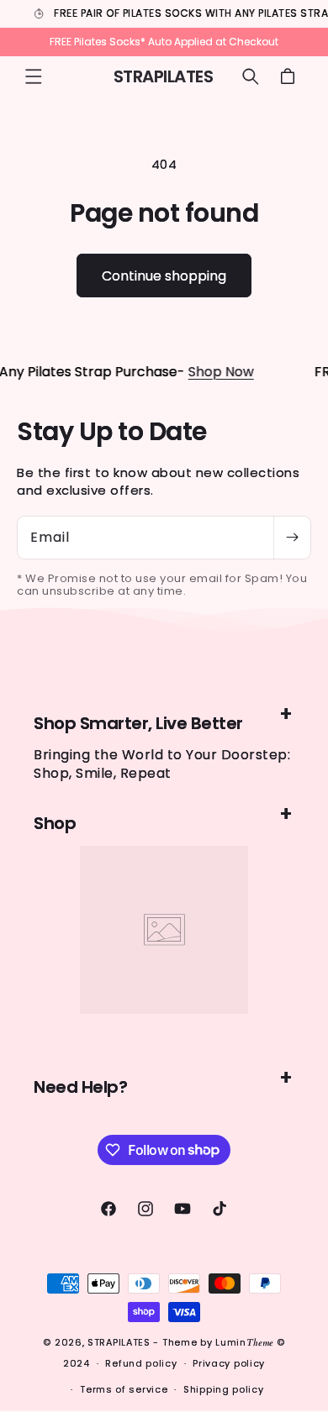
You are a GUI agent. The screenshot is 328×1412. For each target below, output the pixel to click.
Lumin (244, 1342)
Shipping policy (223, 1389)
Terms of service (123, 1389)
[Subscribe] (291, 537)
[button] (33, 76)
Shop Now (211, 371)
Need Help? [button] (80, 1087)
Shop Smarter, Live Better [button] (138, 723)
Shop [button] (55, 823)
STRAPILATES (120, 1342)
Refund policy (141, 1363)
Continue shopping (164, 276)
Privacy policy (229, 1363)
